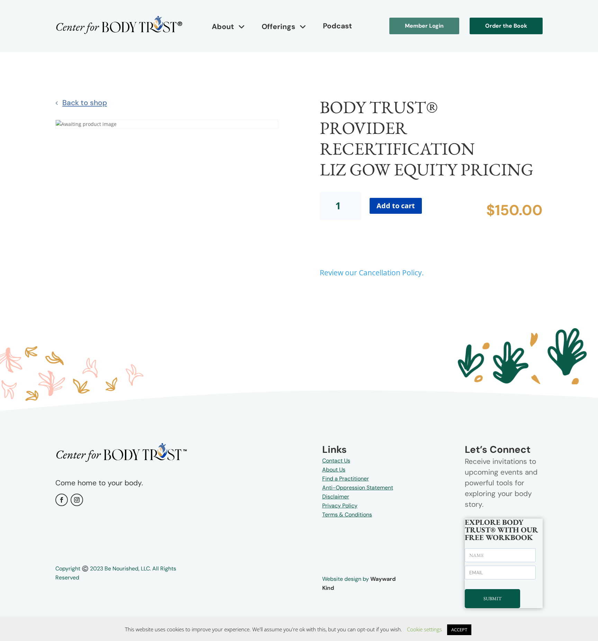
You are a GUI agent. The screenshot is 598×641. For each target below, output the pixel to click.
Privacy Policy (339, 505)
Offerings (278, 26)
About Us (333, 469)
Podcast (337, 26)
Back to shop (84, 103)
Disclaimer (335, 496)
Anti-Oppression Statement (357, 487)
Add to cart (396, 205)
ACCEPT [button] (459, 629)
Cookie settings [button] (424, 629)
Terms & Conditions (347, 514)
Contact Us (336, 460)
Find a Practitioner (345, 478)
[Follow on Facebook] (61, 500)
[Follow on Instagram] (77, 500)
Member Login (424, 25)
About (223, 26)
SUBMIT (492, 598)
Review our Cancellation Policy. (372, 272)
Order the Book (506, 25)
